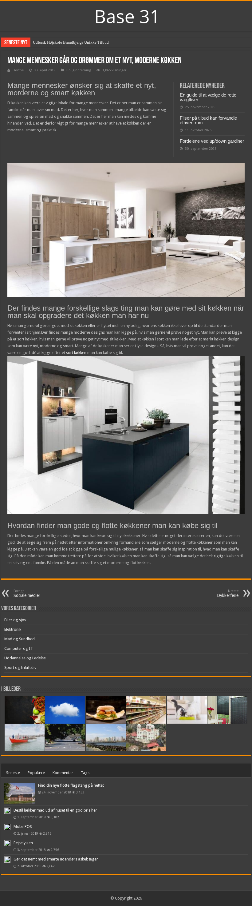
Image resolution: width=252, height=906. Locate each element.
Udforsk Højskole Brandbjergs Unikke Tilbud (71, 42)
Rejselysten (23, 842)
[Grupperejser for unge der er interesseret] (146, 738)
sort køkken (76, 352)
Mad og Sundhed (19, 639)
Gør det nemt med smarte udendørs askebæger (56, 859)
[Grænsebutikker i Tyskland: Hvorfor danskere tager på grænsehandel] (146, 710)
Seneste (13, 772)
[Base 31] (126, 15)
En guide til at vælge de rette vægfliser (208, 97)
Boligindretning (78, 70)
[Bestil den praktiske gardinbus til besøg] (227, 710)
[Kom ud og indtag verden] (65, 738)
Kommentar (63, 772)
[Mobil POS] (7, 827)
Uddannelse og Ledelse (25, 658)
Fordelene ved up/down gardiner (212, 141)
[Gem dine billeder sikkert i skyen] (65, 710)
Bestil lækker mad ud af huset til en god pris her (55, 810)
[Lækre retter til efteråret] (25, 710)
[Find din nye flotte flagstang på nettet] (19, 793)
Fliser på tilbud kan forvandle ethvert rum (208, 120)
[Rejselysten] (7, 843)
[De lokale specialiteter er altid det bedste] (106, 710)
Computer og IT (18, 648)
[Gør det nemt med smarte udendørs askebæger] (7, 859)
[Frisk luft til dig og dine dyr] (187, 710)
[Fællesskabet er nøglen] (25, 738)
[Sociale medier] (106, 738)
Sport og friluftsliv (20, 667)
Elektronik (12, 629)
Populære (36, 772)
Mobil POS (23, 826)
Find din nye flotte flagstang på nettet (71, 785)
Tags (85, 772)
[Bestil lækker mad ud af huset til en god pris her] (7, 811)
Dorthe (18, 70)
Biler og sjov (15, 620)
